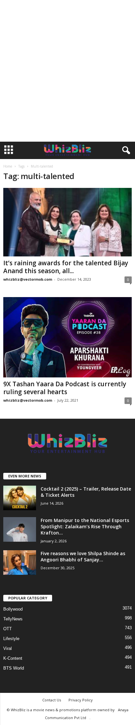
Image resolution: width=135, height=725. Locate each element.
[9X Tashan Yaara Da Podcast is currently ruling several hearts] (67, 337)
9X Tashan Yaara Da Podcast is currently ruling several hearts (64, 388)
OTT (7, 628)
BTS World (13, 668)
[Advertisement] (67, 70)
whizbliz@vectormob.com (27, 279)
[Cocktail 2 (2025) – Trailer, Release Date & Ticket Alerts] (19, 498)
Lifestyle (11, 638)
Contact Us (51, 699)
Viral (7, 648)
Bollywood (13, 609)
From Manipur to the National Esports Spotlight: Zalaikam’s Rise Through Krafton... (85, 526)
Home (7, 166)
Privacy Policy (80, 699)
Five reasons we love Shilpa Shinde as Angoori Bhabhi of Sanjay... (83, 556)
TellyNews (13, 618)
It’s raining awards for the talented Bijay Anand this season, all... (65, 267)
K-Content (12, 658)
